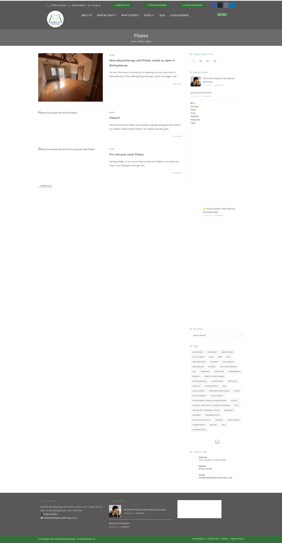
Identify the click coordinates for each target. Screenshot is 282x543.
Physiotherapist (199, 396)
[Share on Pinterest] (208, 61)
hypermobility (235, 371)
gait (194, 371)
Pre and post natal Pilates (126, 154)
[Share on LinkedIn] (215, 61)
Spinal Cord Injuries (201, 92)
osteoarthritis (211, 386)
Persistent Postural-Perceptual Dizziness (145, 509)
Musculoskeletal (200, 381)
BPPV (220, 357)
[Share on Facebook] (201, 61)
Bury (229, 357)
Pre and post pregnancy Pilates (206, 410)
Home (133, 41)
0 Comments (117, 84)
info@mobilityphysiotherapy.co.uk (215, 477)
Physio (237, 391)
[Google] (226, 5)
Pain (224, 386)
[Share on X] (194, 61)
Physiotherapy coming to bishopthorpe (209, 401)
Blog (112, 55)
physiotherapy (217, 396)
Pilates (141, 41)
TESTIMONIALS (198, 539)
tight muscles (233, 420)
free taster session (228, 367)
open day (196, 386)
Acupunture (198, 352)
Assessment (212, 352)
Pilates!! (114, 118)
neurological (217, 381)
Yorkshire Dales (199, 430)
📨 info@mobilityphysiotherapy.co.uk (58, 517)
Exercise (211, 367)
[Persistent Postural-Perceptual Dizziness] (196, 81)
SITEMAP (224, 539)
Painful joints (199, 391)
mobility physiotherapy (214, 376)
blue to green (199, 357)
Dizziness (214, 362)
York (223, 425)
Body (211, 357)
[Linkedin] (232, 5)
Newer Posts (45, 186)
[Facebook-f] (214, 5)
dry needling (228, 362)
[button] (122, 5)
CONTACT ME (212, 539)
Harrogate (205, 371)
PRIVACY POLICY (237, 539)
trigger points (199, 425)
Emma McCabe (198, 367)
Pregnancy (229, 410)
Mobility (196, 376)
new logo (232, 381)
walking (213, 425)
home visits (219, 371)
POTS (237, 405)
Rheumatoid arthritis (202, 420)
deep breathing (199, 362)
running (219, 420)
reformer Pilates (212, 415)
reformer (197, 415)
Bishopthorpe (227, 352)
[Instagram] (220, 5)
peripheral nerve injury (219, 391)
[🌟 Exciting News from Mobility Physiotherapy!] (196, 212)
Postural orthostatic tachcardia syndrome (211, 405)
